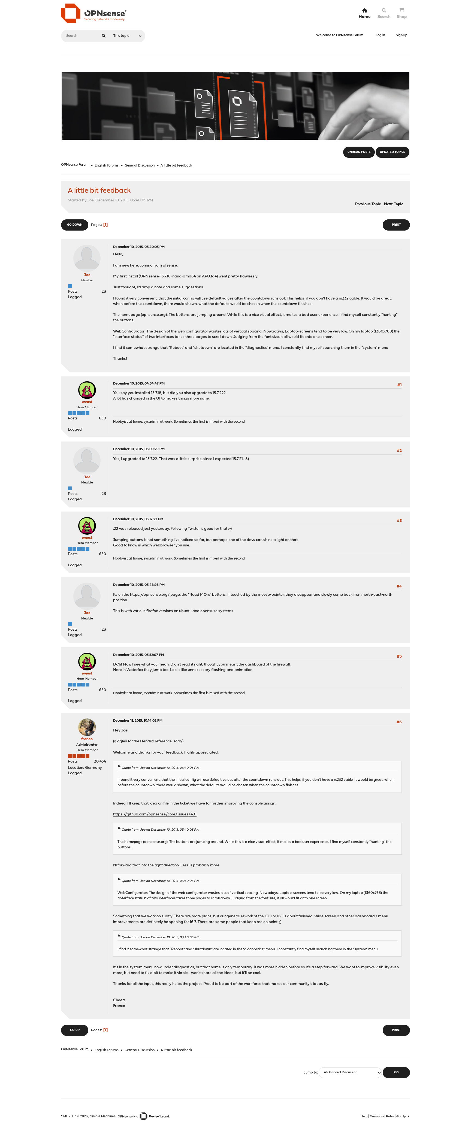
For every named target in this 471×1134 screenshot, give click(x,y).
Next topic (393, 204)
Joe (87, 275)
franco (87, 739)
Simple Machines (103, 1116)
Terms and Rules (382, 1116)
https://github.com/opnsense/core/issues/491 (155, 814)
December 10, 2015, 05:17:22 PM (138, 519)
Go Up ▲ (403, 1116)
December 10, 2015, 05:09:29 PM (139, 449)
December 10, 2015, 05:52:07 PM (138, 655)
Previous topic (368, 204)
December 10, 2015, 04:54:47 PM (139, 383)
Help (364, 1116)
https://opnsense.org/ (150, 595)
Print (396, 224)
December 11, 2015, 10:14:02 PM (137, 720)
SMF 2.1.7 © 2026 (74, 1116)
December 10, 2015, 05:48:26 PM (139, 585)
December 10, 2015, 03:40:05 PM (139, 247)
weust (87, 402)
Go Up (75, 1030)
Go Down (74, 224)
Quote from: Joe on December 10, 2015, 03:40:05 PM (160, 768)
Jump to (310, 1072)
